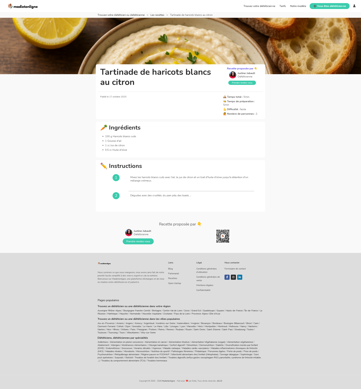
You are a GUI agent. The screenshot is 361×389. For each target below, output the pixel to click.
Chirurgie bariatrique (158, 345)
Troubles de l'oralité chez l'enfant (151, 357)
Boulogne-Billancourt (234, 323)
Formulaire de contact (235, 268)
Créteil (120, 326)
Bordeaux (217, 323)
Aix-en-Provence (106, 323)
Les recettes (157, 15)
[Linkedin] (239, 277)
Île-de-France (251, 310)
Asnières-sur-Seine (165, 323)
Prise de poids (251, 351)
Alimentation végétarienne (240, 342)
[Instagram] (233, 277)
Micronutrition (142, 351)
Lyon (182, 326)
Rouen (188, 329)
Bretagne (156, 310)
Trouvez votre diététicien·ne (259, 6)
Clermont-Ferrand (106, 326)
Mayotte (123, 313)
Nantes (101, 329)
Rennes (170, 329)
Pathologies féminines (182, 351)
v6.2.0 (219, 381)
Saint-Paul (227, 329)
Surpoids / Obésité (124, 357)
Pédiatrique (200, 351)
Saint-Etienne (213, 329)
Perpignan (142, 329)
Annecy (138, 323)
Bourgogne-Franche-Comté (136, 310)
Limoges (174, 326)
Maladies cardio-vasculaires (195, 348)
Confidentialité (203, 290)
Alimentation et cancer (156, 342)
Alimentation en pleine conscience (126, 342)
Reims (161, 329)
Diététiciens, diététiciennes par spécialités (123, 338)
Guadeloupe (209, 310)
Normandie (135, 313)
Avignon (195, 323)
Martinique (112, 313)
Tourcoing (113, 332)
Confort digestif (177, 345)
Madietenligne (168, 381)
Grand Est (196, 310)
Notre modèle (298, 6)
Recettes (172, 278)
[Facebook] (227, 277)
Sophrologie (246, 354)
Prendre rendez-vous (242, 82)
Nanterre (252, 326)
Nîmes (116, 329)
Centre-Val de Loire (172, 310)
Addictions (103, 342)
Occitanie (167, 313)
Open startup (174, 283)
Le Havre (147, 326)
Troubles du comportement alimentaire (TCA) (123, 360)
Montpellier (210, 326)
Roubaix (180, 329)
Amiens (120, 323)
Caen (256, 323)
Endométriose (113, 348)
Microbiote (129, 351)
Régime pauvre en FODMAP (155, 354)
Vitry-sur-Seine (148, 332)
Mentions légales (204, 285)
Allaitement (103, 345)
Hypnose (156, 348)
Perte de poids (234, 351)
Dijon (127, 326)
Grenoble (136, 326)
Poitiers (153, 329)
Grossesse (127, 348)
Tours (122, 332)
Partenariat (173, 273)
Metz (200, 326)
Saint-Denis (199, 329)
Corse (187, 310)
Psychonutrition (105, 354)
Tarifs (282, 6)
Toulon (250, 329)
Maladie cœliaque (171, 348)
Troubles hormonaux (157, 360)
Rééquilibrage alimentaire (127, 354)
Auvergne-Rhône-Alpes (109, 310)
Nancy (243, 326)
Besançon (206, 323)
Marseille (191, 326)
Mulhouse (233, 326)
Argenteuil (149, 323)
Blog (170, 268)
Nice (109, 329)
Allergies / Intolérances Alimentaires (129, 345)
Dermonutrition (206, 345)
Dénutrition (192, 345)
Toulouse (102, 332)
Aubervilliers (183, 323)
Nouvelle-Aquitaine (151, 313)
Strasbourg (239, 329)
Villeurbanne (133, 332)
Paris (132, 329)
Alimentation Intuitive (179, 342)
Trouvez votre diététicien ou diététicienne (121, 15)
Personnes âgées (216, 351)
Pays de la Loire (182, 313)
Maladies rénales (113, 351)
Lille (166, 326)
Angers (129, 323)
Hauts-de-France (234, 310)
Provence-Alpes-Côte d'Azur (206, 313)
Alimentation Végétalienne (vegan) (208, 342)
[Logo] (23, 5)
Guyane (220, 310)
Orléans (125, 329)
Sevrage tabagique (229, 354)
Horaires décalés (142, 348)
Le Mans (158, 326)
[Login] (354, 6)
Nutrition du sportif (160, 351)
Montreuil (222, 326)
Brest (249, 323)
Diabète (220, 345)
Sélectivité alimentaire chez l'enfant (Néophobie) (194, 354)
